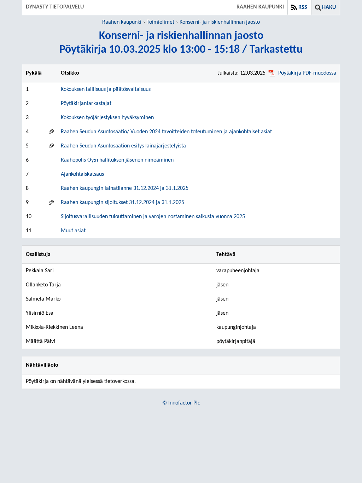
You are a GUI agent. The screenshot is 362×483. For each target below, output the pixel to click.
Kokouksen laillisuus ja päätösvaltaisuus (106, 89)
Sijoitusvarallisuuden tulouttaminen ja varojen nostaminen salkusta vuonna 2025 (153, 217)
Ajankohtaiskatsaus (82, 174)
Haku (329, 7)
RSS (302, 7)
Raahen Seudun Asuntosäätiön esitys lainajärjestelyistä (123, 146)
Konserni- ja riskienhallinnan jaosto (220, 22)
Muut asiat (73, 231)
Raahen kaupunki (121, 22)
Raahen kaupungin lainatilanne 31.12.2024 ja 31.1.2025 (124, 188)
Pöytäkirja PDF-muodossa (307, 73)
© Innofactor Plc (181, 403)
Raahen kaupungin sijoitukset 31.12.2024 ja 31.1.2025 (122, 202)
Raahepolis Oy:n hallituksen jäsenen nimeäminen (117, 160)
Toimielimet (160, 22)
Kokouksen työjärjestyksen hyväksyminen (107, 118)
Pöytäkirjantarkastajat (86, 103)
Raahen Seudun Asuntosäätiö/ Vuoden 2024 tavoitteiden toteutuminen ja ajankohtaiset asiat (166, 132)
